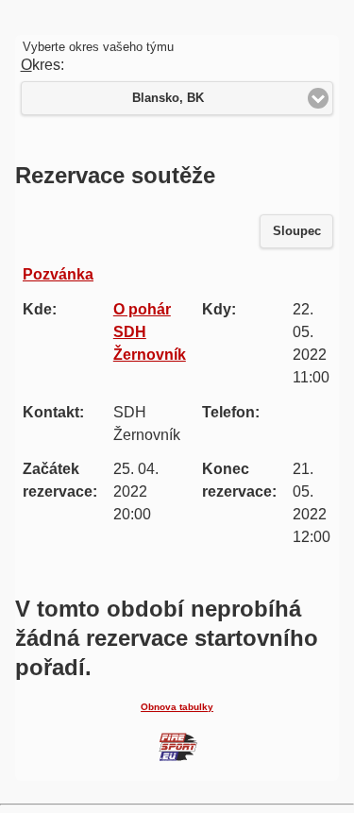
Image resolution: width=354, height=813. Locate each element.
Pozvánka (58, 274)
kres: (42, 65)
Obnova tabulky (177, 707)
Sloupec (297, 231)
